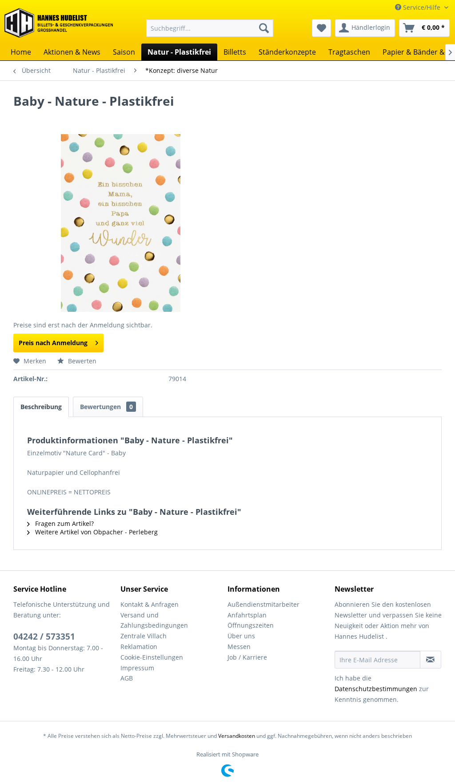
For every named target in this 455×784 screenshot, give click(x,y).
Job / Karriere (247, 657)
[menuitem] (210, 28)
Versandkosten (236, 736)
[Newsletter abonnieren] (430, 660)
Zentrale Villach (143, 636)
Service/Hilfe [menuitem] (421, 7)
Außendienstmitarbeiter (263, 604)
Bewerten (81, 361)
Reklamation (138, 646)
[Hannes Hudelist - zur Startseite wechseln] (58, 24)
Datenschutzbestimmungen (376, 689)
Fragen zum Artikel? (63, 523)
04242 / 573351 (44, 636)
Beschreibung (41, 406)
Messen (239, 646)
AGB (126, 678)
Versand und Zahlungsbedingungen (154, 620)
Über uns (241, 636)
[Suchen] (264, 28)
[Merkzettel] (321, 28)
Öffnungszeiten (251, 625)
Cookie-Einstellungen (151, 657)
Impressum (137, 668)
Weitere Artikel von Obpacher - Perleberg (95, 532)
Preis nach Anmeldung (53, 342)
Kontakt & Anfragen (149, 604)
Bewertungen (106, 406)
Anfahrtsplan (247, 615)
